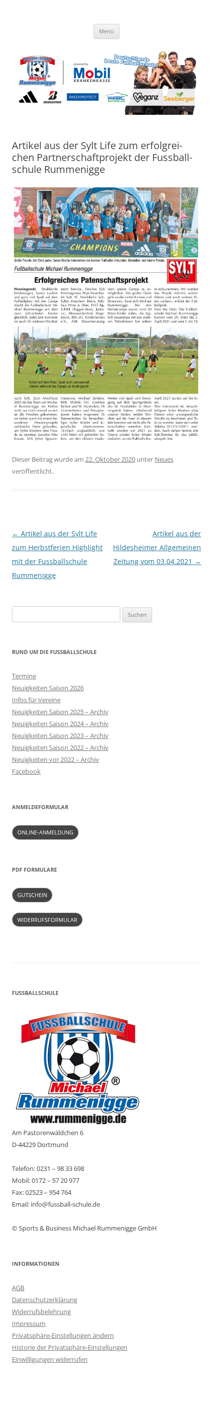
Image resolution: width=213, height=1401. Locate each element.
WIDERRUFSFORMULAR (47, 919)
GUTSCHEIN (32, 895)
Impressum (29, 1323)
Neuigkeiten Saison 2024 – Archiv (60, 723)
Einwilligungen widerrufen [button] (50, 1359)
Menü (106, 31)
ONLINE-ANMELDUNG (45, 832)
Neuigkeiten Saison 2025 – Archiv (60, 711)
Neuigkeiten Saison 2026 (48, 687)
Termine (24, 675)
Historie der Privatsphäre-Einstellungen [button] (69, 1347)
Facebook (26, 771)
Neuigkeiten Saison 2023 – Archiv (60, 735)
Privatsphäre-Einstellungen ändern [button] (63, 1335)
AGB (18, 1287)
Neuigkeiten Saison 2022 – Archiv (60, 747)
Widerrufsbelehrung (41, 1311)
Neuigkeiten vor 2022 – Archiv (55, 759)
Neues (164, 459)
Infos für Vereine (36, 699)
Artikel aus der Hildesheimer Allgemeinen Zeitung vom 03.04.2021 (157, 547)
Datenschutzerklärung (44, 1299)
